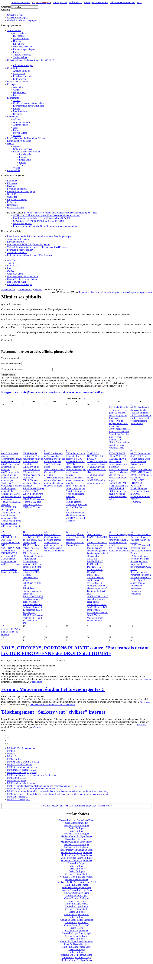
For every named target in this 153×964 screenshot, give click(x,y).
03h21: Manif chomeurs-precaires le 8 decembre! (119, 464)
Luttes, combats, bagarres (19, 141)
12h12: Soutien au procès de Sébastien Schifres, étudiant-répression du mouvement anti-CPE (140, 561)
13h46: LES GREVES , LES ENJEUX (95, 456)
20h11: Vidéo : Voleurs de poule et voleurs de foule (96, 618)
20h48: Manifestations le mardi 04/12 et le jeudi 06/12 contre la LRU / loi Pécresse (33, 503)
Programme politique (17, 199)
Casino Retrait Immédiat (76, 823)
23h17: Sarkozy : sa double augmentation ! (119, 549)
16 (131, 531)
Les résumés (25, 154)
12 (45, 531)
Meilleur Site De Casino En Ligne (77, 858)
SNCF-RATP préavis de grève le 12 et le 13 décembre (38, 220)
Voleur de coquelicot (17, 252)
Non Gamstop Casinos (18, 281)
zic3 (14, 751)
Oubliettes (12, 197)
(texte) (32, 748)
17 (2, 626)
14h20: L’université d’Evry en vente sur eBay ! (96, 469)
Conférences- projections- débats (28, 103)
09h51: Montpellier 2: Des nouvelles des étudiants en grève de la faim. (140, 538)
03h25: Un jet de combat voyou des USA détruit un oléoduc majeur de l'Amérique (31, 472)
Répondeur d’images (23, 65)
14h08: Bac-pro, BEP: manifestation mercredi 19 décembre (97, 610)
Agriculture (18, 87)
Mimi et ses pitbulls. (22, 223)
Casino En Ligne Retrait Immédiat (76, 920)
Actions (16, 100)
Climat (16, 89)
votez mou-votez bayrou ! (19, 239)
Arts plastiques (20, 33)
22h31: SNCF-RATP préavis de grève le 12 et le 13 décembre (33, 599)
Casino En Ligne (15, 273)
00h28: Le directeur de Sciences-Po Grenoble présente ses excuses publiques (54, 457)
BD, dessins (19, 36)
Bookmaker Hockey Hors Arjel (76, 887)
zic (13, 753)
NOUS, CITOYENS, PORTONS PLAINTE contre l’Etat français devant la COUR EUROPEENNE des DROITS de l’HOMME (75, 650)
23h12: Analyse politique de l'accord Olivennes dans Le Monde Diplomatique (54, 546)
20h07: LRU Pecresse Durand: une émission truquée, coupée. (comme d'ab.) (119, 435)
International (13, 116)
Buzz (139, 2)
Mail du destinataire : (11, 363)
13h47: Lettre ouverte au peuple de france (97, 462)
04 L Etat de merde (21, 748)
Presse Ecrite (25, 159)
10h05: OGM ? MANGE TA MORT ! (97, 537)
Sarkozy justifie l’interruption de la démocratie (34, 788)
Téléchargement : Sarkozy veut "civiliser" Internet (53, 712)
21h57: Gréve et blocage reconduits (10, 570)
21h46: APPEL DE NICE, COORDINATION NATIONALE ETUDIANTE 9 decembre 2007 (10, 549)
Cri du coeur (19, 73)
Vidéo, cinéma (20, 57)
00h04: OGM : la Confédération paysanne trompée (52, 537)
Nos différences (14, 194)
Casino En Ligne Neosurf (76, 914)
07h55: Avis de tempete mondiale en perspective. (118, 423)
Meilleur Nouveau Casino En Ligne (76, 850)
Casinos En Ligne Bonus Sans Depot (76, 820)
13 (67, 531)
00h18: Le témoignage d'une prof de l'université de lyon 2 (119, 537)
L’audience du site (21, 783)
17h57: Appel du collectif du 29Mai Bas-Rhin (31, 548)
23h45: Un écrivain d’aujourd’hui (75, 543)
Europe (16, 130)
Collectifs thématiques (17, 17)
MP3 (9, 748)
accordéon (17, 759)
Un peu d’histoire (15, 207)
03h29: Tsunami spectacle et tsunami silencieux (32, 483)
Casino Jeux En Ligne (76, 895)
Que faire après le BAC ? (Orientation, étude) (28, 244)
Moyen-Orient (20, 132)
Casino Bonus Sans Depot (19, 284)
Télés (21, 165)
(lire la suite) (145, 679)
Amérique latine (20, 124)
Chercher (5, 7)
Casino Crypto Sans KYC (76, 925)
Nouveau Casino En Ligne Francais (76, 876)
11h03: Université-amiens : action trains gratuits (75, 480)
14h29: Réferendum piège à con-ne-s (96, 481)
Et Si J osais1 (18, 799)
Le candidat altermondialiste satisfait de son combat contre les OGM (44, 786)
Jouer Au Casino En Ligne (76, 944)
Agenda (17, 146)
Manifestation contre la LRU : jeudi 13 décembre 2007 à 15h (42, 218)
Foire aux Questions (21, 2)
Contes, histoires (21, 38)
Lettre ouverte (19, 79)
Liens (9, 268)
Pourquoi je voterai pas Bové (21, 249)
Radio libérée (13, 170)
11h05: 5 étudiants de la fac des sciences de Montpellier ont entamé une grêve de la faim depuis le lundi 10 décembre (97, 549)
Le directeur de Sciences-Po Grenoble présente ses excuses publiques (45, 226)
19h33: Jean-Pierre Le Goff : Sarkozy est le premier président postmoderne (140, 419)
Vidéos (87, 2)
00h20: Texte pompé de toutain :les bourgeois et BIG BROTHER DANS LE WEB (75, 458)
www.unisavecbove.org (52, 805)
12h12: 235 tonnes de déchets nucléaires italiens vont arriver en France (140, 549)
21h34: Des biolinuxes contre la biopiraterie (32, 591)
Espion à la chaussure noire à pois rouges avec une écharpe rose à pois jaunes (60, 212)
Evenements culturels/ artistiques (28, 106)
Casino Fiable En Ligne (76, 936)
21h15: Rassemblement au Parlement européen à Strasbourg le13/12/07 (140, 573)
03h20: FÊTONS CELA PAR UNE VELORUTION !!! (118, 456)
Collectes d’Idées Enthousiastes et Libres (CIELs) (30, 60)
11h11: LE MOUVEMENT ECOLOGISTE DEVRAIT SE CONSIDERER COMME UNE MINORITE (95, 566)
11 (24, 531)
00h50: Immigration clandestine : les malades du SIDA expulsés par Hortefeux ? (10, 477)
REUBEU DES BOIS (23, 761)
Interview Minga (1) (21, 769)
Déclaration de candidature (122, 2)
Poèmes (16, 52)
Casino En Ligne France (76, 839)
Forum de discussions (17, 188)
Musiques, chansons (22, 46)
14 (88, 531)
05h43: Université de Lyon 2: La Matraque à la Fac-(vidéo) (119, 472)
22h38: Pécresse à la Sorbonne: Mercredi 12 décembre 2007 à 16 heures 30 (32, 608)
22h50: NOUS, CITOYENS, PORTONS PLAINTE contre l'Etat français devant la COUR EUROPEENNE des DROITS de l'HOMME (140, 491)
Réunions (17, 114)
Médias (10, 143)
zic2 (14, 756)
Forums (16, 108)
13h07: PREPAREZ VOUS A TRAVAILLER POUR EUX (11, 506)
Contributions (13, 68)
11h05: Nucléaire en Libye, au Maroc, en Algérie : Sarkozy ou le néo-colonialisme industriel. (75, 491)
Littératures (18, 44)
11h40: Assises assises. (119, 429)
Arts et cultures (14, 30)
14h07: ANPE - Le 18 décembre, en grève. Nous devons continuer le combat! (97, 600)
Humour (17, 41)
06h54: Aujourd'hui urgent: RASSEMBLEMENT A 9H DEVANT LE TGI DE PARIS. (119, 483)
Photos (22, 157)
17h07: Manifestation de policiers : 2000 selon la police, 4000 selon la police (33, 538)
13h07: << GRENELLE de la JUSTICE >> (10, 537)
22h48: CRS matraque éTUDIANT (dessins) (141, 470)
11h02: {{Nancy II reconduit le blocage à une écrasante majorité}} (76, 471)
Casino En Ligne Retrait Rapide (22, 279)
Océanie (17, 135)
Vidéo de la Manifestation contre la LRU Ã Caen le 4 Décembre (37, 247)
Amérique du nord (21, 122)
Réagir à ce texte (52, 392)
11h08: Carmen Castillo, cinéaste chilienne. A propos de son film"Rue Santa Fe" (76, 504)
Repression (12, 205)
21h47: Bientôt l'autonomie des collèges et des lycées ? (11, 562)
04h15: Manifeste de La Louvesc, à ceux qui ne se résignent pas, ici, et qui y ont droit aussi (118, 412)
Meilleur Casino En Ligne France (76, 836)
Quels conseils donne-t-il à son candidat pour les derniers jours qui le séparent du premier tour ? (57, 794)
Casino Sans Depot (77, 901)
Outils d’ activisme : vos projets (22, 20)
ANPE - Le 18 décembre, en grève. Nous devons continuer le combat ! (46, 215)
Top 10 (10, 263)
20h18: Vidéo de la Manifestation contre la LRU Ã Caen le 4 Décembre (75, 516)
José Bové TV (75, 2)
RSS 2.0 (69, 805)
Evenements (13, 97)
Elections (11, 186)
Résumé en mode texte (85, 805)
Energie (16, 95)
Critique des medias (22, 149)
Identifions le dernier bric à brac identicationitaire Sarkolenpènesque (39, 236)
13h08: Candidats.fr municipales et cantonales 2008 (10, 515)
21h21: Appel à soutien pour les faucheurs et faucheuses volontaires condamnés (137, 587)
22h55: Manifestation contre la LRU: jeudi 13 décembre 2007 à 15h (33, 619)
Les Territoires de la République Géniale (26, 138)
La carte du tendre (15, 241)
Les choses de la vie (22, 76)
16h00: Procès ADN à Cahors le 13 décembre (54, 472)
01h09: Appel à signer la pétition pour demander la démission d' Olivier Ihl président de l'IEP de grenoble (11, 492)
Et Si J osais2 (18, 796)
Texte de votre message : (12, 369)
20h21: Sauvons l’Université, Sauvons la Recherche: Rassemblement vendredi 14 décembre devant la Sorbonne (33, 560)
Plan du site (12, 265)
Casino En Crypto (76, 863)
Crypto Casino (76, 928)
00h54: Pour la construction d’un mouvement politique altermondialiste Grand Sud (33, 458)
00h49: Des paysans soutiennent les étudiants (10, 467)
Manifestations (20, 111)
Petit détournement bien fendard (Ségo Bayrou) (29, 255)
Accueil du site (8, 289)
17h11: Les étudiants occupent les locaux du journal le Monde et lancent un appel (54, 481)
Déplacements (19, 92)
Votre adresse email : (11, 358)
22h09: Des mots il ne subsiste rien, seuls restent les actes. (119, 445)
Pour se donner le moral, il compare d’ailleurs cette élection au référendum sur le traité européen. (57, 791)
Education (12, 183)
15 (110, 531)
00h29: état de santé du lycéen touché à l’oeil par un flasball (139, 410)
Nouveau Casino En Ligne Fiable (76, 890)
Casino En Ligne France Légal (76, 933)
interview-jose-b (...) (22, 767)
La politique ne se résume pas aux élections (32, 775)
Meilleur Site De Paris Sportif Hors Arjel (76, 882)
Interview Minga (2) (21, 772)
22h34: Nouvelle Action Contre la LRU (138, 464)
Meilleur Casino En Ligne (76, 825)
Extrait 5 (16, 780)
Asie (15, 127)
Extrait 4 (16, 778)
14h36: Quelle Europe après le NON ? (33, 489)
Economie (12, 180)
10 (2, 531)
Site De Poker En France (76, 879)
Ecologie (11, 84)
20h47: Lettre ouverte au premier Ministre (33, 495)
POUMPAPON (19, 764)
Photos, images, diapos (24, 49)
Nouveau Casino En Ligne (76, 893)
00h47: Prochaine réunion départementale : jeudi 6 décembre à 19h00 (11, 457)
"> (8, 737)
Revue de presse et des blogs (26, 151)
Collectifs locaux (15, 15)
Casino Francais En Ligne (76, 898)
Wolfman (37, 727)
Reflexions (12, 202)
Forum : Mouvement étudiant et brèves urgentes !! (53, 689)
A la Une (11, 260)
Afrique (16, 119)
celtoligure (37, 682)
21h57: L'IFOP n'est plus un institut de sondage (10, 632)
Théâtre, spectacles (22, 54)
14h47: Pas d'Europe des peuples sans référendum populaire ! (11, 524)
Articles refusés (105, 805)
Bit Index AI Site (100, 2)
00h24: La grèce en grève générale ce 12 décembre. (75, 537)
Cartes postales (60, 2)
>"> (85, 398)
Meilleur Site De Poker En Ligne (76, 955)
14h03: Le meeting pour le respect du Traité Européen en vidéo (118, 495)
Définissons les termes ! (18, 81)
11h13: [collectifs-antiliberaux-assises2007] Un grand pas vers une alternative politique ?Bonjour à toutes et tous (97, 585)
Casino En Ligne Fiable (76, 874)
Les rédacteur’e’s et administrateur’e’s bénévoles (52, 704)
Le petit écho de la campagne (21, 191)
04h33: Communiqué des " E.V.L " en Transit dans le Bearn (140, 456)
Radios (22, 162)
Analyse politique (21, 71)
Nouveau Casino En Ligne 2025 (22, 276)
